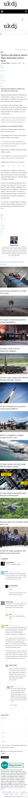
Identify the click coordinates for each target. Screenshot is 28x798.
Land (14, 792)
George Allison (6, 63)
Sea (17, 792)
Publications (6, 794)
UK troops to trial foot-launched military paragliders (12, 321)
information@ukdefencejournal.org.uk (16, 787)
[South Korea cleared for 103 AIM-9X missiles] (14, 277)
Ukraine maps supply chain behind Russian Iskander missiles (14, 378)
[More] (14, 86)
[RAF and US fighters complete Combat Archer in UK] (14, 421)
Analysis (24, 792)
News (3, 792)
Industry (11, 794)
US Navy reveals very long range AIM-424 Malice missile (13, 465)
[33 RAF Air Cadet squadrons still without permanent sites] (14, 537)
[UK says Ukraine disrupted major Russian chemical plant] (14, 479)
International (8, 792)
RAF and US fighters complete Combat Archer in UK (12, 436)
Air (4, 30)
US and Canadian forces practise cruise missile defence (13, 407)
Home (2, 30)
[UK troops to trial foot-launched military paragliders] (14, 306)
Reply (6, 567)
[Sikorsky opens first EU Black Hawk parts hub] (14, 508)
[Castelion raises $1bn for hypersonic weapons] (14, 334)
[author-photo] (14, 240)
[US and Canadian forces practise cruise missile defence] (14, 392)
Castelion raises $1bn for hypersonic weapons (10, 349)
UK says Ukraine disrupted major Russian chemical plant (13, 494)
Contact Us (22, 794)
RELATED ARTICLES (7, 262)
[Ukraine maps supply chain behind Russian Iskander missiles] (14, 363)
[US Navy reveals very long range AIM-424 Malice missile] (14, 450)
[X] (14, 257)
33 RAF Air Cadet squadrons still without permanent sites (13, 552)
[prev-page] (0, 556)
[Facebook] (1, 789)
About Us (16, 794)
